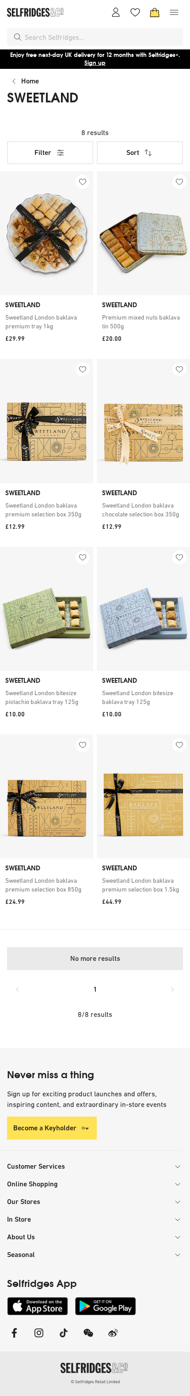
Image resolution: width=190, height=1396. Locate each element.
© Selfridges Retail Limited (95, 1381)
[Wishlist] (135, 12)
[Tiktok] (64, 1338)
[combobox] (102, 37)
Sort (132, 152)
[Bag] (154, 12)
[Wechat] (88, 1338)
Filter (42, 152)
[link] (46, 322)
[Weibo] (113, 1338)
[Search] (18, 37)
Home (30, 81)
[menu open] (174, 12)
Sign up (95, 63)
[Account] (116, 12)
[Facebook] (14, 1338)
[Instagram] (39, 1338)
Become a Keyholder (44, 1128)
